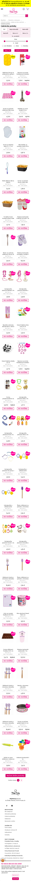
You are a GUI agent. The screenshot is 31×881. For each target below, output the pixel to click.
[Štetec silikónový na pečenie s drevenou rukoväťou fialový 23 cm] (22, 498)
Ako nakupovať (8, 811)
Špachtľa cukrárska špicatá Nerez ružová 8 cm (8, 326)
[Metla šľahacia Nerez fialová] (8, 173)
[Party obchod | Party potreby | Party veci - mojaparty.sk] (13, 11)
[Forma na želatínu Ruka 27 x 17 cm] (8, 137)
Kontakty (7, 834)
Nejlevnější (25, 29)
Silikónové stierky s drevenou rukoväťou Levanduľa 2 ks (8, 579)
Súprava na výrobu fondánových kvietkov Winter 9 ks (23, 74)
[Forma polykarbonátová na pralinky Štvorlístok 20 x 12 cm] (8, 390)
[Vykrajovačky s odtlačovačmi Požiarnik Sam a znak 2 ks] (22, 462)
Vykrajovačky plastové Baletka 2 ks (8, 289)
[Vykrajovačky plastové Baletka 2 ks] (8, 281)
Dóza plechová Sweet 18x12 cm (23, 614)
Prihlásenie (23, 9)
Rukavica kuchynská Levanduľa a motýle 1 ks (23, 254)
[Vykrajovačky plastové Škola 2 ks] (22, 426)
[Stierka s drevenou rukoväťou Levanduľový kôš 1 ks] (22, 678)
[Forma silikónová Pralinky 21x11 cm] (8, 642)
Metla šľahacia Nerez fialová (8, 181)
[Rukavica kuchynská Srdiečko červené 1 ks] (22, 209)
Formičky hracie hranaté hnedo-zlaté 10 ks (8, 218)
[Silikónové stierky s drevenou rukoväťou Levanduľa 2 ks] (8, 570)
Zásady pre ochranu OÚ (11, 830)
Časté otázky (8, 827)
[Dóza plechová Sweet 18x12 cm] (22, 606)
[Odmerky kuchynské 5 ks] (22, 750)
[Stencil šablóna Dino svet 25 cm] (22, 318)
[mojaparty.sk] (15, 792)
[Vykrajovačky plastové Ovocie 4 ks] (8, 534)
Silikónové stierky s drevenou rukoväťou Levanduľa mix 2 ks (8, 723)
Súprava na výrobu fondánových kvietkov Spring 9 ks (23, 362)
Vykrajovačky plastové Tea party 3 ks (8, 470)
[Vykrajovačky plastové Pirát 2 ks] (8, 426)
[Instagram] (12, 805)
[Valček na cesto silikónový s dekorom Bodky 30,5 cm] (8, 750)
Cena (15, 39)
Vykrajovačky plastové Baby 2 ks (22, 397)
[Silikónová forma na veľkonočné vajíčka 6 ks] (8, 65)
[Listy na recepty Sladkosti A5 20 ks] (8, 606)
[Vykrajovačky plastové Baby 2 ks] (22, 390)
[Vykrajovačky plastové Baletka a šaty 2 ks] (22, 281)
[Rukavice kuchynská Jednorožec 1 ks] (22, 642)
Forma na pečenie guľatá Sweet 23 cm (22, 722)
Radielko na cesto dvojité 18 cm (23, 109)
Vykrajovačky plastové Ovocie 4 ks (8, 542)
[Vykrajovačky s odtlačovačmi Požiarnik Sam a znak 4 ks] (8, 498)
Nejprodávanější (14, 29)
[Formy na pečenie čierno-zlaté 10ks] (22, 173)
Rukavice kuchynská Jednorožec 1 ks (22, 650)
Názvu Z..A (25, 33)
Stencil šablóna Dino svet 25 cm (23, 325)
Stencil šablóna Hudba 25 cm (8, 361)
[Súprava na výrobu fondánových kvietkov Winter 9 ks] (22, 65)
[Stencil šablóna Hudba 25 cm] (8, 354)
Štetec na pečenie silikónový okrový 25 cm (8, 254)
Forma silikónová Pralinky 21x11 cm (8, 650)
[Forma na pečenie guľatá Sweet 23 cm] (22, 714)
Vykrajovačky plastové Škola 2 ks (22, 433)
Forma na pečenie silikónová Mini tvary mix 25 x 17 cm (8, 110)
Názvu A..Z (15, 33)
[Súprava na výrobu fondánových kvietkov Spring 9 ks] (22, 354)
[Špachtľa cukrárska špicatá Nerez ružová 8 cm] (8, 318)
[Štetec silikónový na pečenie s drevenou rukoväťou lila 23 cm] (22, 570)
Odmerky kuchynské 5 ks (23, 758)
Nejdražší (5, 33)
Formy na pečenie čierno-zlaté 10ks (23, 181)
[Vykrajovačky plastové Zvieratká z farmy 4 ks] (22, 534)
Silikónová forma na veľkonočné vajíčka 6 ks (8, 74)
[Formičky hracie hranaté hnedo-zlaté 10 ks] (8, 209)
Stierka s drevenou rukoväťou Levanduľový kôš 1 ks (23, 687)
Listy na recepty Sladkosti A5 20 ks (8, 614)
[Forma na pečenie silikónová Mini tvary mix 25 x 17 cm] (8, 101)
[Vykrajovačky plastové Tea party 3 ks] (8, 462)
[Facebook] (6, 805)
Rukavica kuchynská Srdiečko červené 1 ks (22, 217)
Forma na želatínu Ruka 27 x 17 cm (8, 145)
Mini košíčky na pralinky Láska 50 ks (23, 145)
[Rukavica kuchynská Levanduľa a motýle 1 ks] (22, 245)
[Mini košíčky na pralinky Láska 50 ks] (22, 137)
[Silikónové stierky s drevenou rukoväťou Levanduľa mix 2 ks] (8, 714)
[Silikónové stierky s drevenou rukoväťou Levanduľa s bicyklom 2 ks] (8, 678)
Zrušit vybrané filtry (21, 50)
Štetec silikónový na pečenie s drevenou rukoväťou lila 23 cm (23, 579)
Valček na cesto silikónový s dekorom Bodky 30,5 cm (8, 759)
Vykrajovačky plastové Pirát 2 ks (8, 433)
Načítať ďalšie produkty (15, 776)
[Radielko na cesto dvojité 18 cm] (22, 101)
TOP (4, 29)
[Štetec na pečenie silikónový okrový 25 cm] (8, 245)
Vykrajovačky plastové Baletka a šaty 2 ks (22, 290)
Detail (8, 76)
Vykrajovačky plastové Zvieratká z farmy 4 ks (23, 543)
